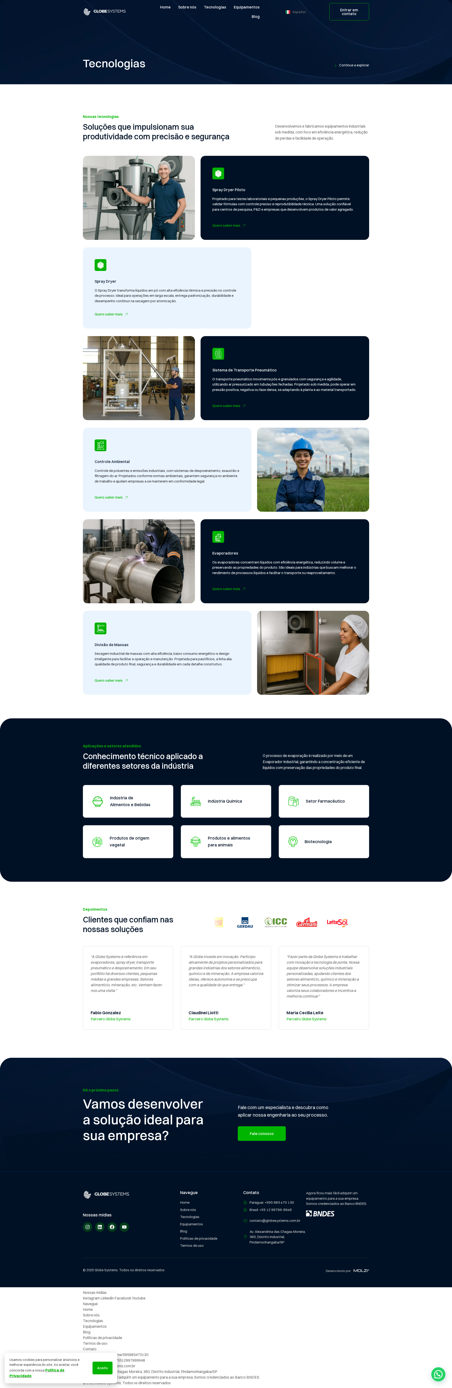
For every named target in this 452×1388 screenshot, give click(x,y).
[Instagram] (87, 1227)
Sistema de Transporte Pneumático (244, 370)
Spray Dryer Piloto (228, 189)
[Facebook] (112, 1227)
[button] (438, 1374)
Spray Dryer (105, 281)
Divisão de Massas (112, 644)
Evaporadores (225, 553)
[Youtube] (124, 1227)
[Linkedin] (100, 1227)
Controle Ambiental (112, 461)
